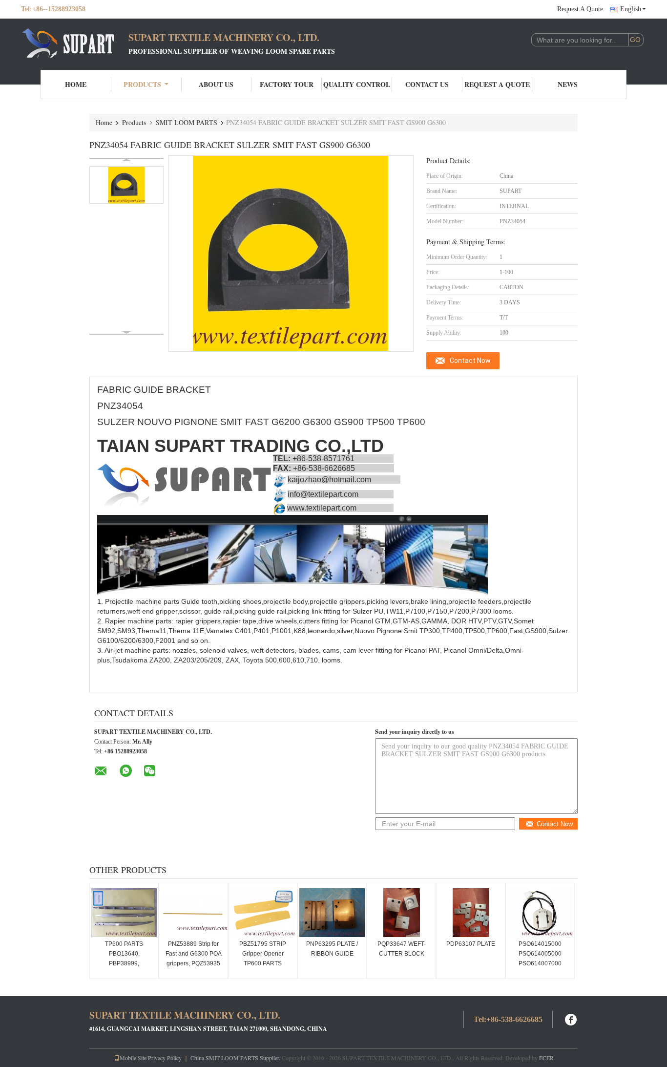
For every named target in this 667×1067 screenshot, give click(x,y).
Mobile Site (133, 1058)
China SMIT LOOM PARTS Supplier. (236, 1058)
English (630, 9)
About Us (216, 84)
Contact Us (427, 84)
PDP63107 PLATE (470, 943)
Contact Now (470, 360)
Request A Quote (580, 9)
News (568, 84)
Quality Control (356, 84)
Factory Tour (286, 84)
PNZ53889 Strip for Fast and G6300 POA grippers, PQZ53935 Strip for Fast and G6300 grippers (194, 963)
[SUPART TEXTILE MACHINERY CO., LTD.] (74, 43)
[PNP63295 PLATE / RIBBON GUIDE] (332, 912)
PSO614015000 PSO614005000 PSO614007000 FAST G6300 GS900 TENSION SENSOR (540, 963)
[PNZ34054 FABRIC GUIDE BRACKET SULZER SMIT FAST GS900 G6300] (126, 185)
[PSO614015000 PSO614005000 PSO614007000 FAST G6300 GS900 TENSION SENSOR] (540, 912)
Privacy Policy (165, 1058)
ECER (546, 1058)
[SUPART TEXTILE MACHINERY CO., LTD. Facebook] (571, 1018)
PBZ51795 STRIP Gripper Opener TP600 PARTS (262, 953)
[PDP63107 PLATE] (471, 912)
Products (142, 84)
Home (75, 84)
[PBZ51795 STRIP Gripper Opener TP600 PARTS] (263, 912)
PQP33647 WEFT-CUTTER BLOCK (401, 948)
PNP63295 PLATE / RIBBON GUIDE (332, 948)
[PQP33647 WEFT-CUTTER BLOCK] (401, 912)
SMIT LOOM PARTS (186, 122)
